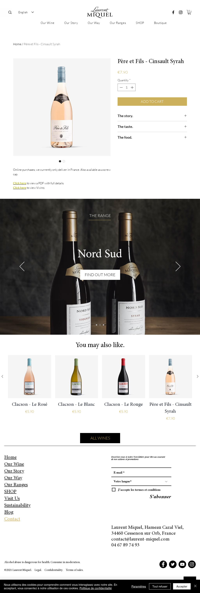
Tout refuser (159, 586)
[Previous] (22, 267)
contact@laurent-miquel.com (140, 539)
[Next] (178, 267)
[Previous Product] (2, 376)
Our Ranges (16, 485)
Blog (8, 512)
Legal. (38, 570)
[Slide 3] (103, 324)
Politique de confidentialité (95, 588)
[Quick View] (29, 376)
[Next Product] (197, 376)
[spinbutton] (126, 87)
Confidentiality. (54, 570)
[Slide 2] (100, 324)
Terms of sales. (74, 570)
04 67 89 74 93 (125, 545)
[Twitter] (173, 564)
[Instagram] (180, 12)
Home (17, 44)
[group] (100, 391)
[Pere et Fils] (96, 324)
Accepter (181, 586)
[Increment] (132, 87)
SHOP (10, 491)
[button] (189, 12)
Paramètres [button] (138, 586)
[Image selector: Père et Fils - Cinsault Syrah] (60, 161)
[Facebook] (173, 12)
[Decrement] (120, 87)
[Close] (195, 586)
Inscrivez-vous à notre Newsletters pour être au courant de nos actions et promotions (138, 458)
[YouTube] (182, 564)
